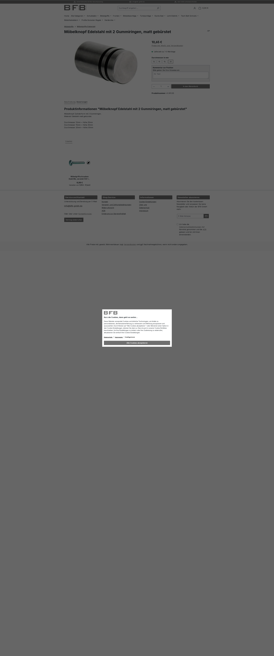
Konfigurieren (130, 337)
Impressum (119, 337)
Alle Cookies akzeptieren (137, 343)
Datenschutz (108, 337)
